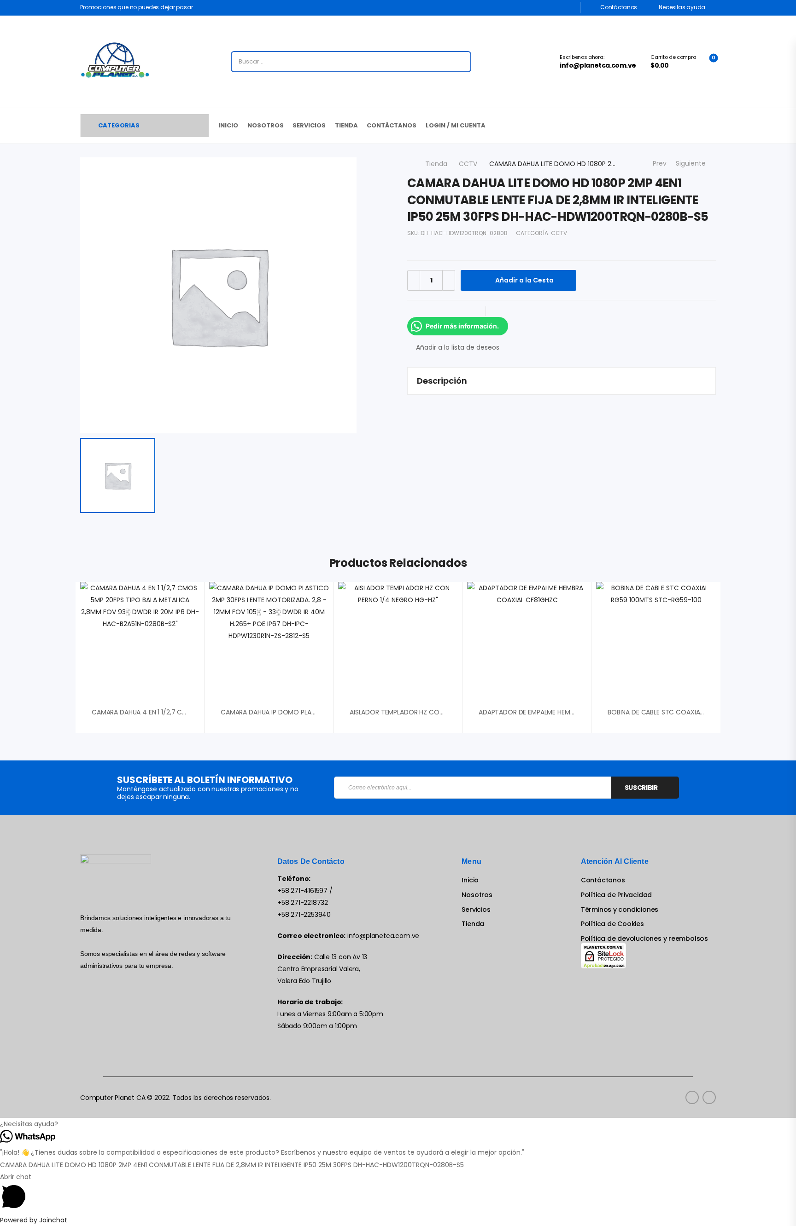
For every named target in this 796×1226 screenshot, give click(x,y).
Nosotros (265, 125)
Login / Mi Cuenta (456, 125)
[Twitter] (435, 311)
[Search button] (461, 61)
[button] (398, 1124)
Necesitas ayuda (681, 7)
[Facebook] (416, 311)
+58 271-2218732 (302, 902)
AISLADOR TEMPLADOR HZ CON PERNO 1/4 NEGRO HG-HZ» (437, 712)
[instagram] (709, 1097)
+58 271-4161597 (302, 890)
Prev (658, 163)
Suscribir (641, 787)
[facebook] (692, 1097)
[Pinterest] (453, 311)
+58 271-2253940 (304, 914)
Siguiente (693, 163)
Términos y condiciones (619, 910)
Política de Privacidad (616, 895)
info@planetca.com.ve (383, 935)
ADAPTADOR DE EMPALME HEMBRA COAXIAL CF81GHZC (561, 712)
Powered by (33, 1220)
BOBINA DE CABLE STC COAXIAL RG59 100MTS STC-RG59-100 (701, 712)
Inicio (228, 125)
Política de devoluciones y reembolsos (644, 939)
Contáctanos (618, 7)
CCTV (468, 163)
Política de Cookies (612, 924)
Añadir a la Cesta (524, 280)
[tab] (561, 381)
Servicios (309, 125)
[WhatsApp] (471, 311)
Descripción (442, 380)
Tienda (346, 125)
